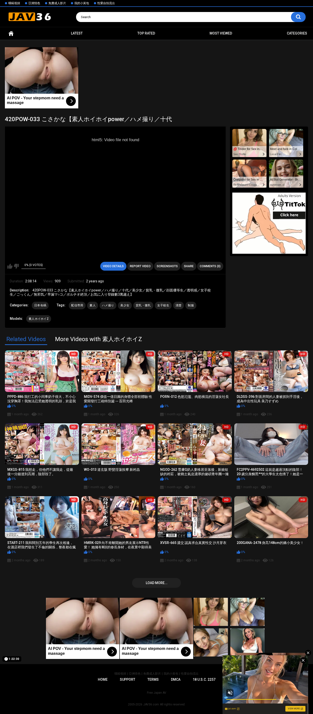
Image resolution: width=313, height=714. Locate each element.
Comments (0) (210, 266)
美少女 (124, 305)
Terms (153, 679)
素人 (92, 305)
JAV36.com (151, 704)
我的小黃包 (81, 3)
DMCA (175, 679)
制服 (191, 305)
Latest (77, 33)
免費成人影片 (57, 3)
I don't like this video (16, 266)
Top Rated (146, 33)
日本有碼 (40, 305)
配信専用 (77, 305)
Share (189, 266)
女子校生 (163, 305)
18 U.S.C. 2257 (204, 679)
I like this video (9, 266)
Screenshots (167, 266)
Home (11, 33)
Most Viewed (221, 33)
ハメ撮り (108, 305)
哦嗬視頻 (14, 3)
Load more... (157, 583)
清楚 (179, 305)
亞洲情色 (34, 3)
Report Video (140, 266)
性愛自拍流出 (106, 3)
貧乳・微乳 (143, 305)
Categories (297, 33)
